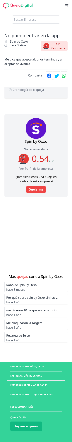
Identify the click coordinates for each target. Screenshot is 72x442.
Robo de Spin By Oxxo (21, 285)
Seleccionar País (21, 406)
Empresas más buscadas (26, 375)
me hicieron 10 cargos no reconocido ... (33, 310)
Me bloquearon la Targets (24, 323)
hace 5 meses (15, 290)
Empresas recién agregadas (29, 385)
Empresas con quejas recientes (31, 394)
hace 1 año (13, 302)
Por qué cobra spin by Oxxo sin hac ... (32, 298)
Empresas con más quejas (27, 366)
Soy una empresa (26, 426)
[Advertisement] (36, 233)
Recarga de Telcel (18, 336)
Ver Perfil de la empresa (36, 169)
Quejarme (36, 189)
